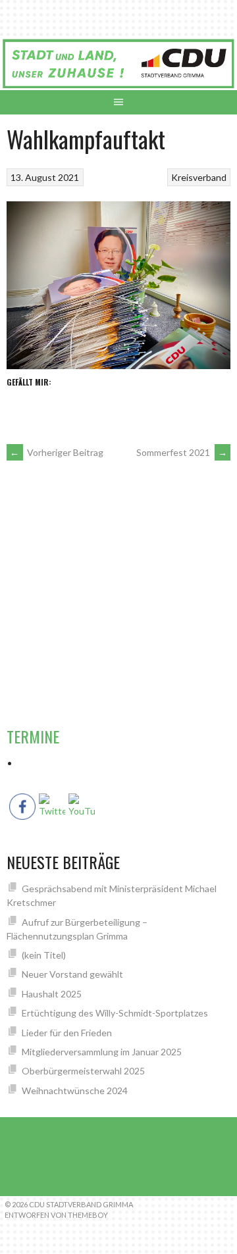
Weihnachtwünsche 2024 (75, 1090)
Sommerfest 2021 (181, 452)
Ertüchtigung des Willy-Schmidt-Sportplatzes (115, 1012)
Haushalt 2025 (52, 993)
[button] (214, 503)
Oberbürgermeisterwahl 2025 (83, 1070)
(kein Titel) (44, 955)
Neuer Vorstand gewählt (72, 974)
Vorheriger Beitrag (56, 452)
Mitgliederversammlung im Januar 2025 (102, 1051)
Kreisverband (198, 177)
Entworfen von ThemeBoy (56, 1215)
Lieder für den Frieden (67, 1032)
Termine (33, 736)
